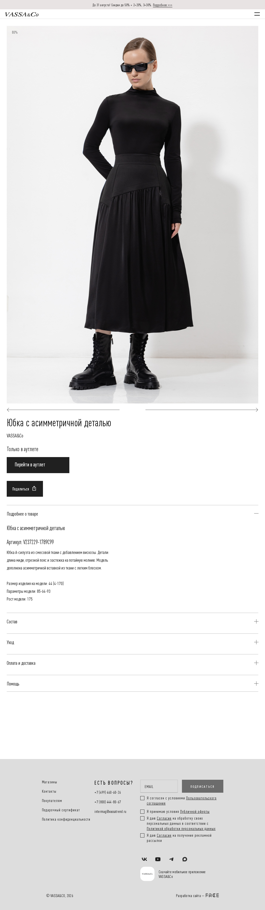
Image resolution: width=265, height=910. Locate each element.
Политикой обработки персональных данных (181, 828)
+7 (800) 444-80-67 (107, 802)
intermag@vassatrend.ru (110, 811)
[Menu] (257, 14)
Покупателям (52, 800)
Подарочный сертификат (61, 810)
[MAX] (185, 860)
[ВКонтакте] (144, 860)
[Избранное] (210, 14)
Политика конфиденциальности (66, 819)
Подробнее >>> (163, 4)
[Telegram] (171, 860)
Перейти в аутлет (30, 464)
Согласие (164, 818)
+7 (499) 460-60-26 (107, 792)
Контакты (49, 791)
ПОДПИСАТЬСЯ (202, 786)
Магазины (49, 782)
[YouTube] (158, 860)
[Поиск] (195, 14)
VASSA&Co (15, 435)
